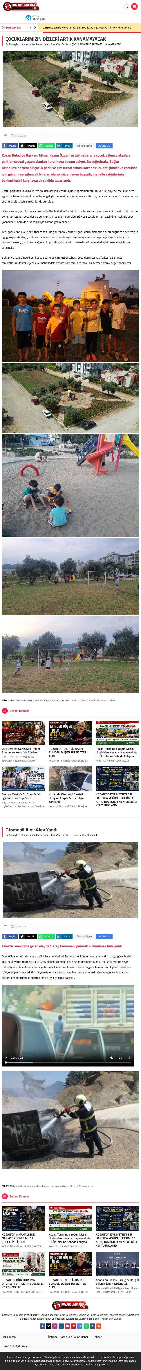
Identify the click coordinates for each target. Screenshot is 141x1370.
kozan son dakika (80, 700)
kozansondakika (107, 700)
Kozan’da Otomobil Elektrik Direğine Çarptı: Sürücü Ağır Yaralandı (84, 27)
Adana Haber (28, 44)
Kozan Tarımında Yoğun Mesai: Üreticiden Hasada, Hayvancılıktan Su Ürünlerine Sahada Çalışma (117, 752)
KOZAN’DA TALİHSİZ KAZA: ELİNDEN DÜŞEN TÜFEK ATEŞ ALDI (67, 752)
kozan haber (65, 700)
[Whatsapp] (86, 1326)
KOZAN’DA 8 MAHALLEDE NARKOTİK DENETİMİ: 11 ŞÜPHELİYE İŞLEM (18, 1238)
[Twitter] (48, 1326)
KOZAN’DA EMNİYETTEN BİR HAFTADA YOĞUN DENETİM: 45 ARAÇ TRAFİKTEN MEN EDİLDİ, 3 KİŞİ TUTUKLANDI (116, 800)
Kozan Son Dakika (59, 44)
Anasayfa (13, 44)
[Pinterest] (73, 1326)
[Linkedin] (61, 1326)
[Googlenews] (79, 1326)
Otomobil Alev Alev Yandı (81, 1186)
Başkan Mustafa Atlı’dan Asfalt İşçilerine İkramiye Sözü (21, 796)
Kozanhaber (94, 700)
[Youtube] (67, 1326)
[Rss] (98, 1326)
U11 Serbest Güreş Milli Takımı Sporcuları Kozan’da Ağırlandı (21, 750)
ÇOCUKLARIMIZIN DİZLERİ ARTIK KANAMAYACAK (36, 700)
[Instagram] (54, 1326)
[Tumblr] (92, 1326)
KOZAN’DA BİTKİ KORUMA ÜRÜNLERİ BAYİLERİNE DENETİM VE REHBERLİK (23, 1283)
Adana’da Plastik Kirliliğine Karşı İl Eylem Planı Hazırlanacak (117, 1281)
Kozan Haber (42, 44)
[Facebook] (42, 1326)
